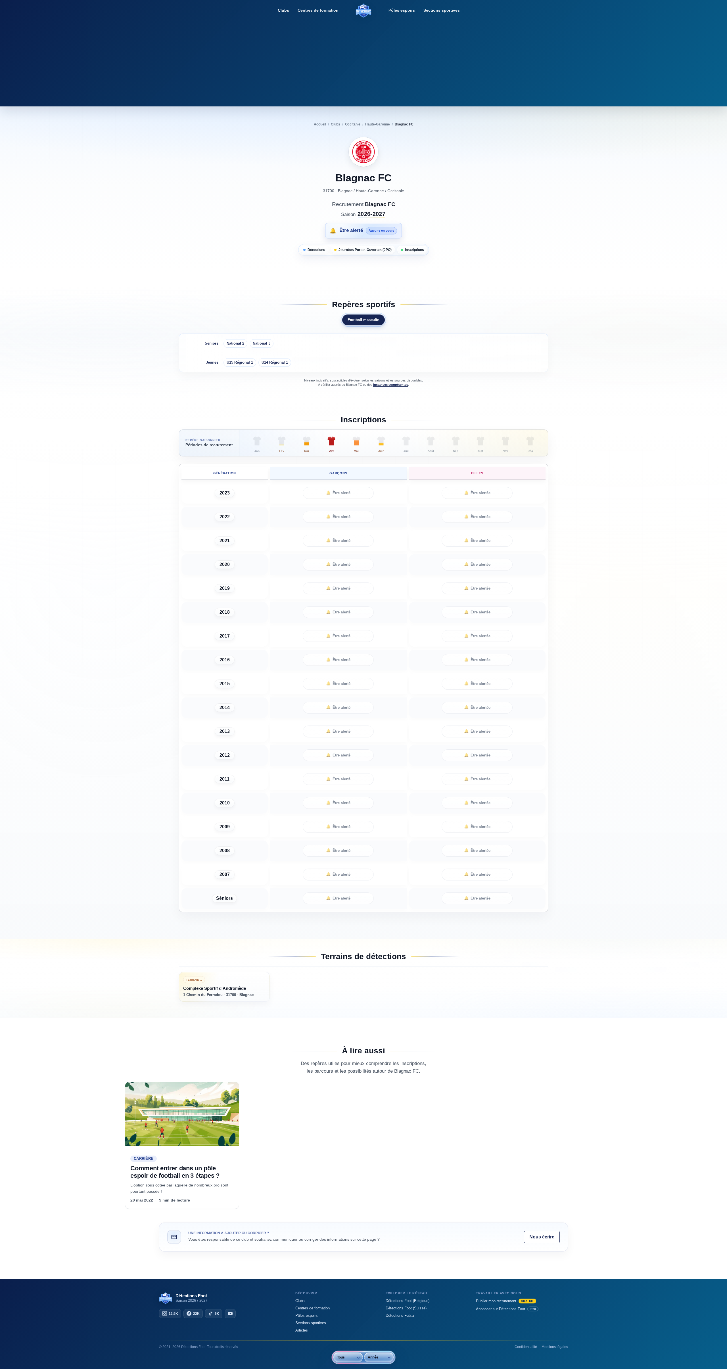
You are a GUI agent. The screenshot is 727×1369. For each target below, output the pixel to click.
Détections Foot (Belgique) (407, 1301)
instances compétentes (390, 384)
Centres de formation (318, 10)
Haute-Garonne (370, 190)
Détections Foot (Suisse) (406, 1308)
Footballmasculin (363, 320)
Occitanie (395, 190)
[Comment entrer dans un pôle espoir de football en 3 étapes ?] (182, 1114)
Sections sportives (441, 10)
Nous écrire (541, 1236)
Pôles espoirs (401, 10)
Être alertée (477, 492)
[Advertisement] (363, 61)
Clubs (283, 10)
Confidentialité (526, 1347)
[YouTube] (230, 1313)
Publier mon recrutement (505, 1301)
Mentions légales (555, 1347)
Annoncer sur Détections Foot (506, 1309)
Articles (301, 1330)
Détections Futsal (400, 1315)
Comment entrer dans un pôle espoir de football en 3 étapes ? (175, 1172)
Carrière (143, 1159)
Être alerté (338, 492)
